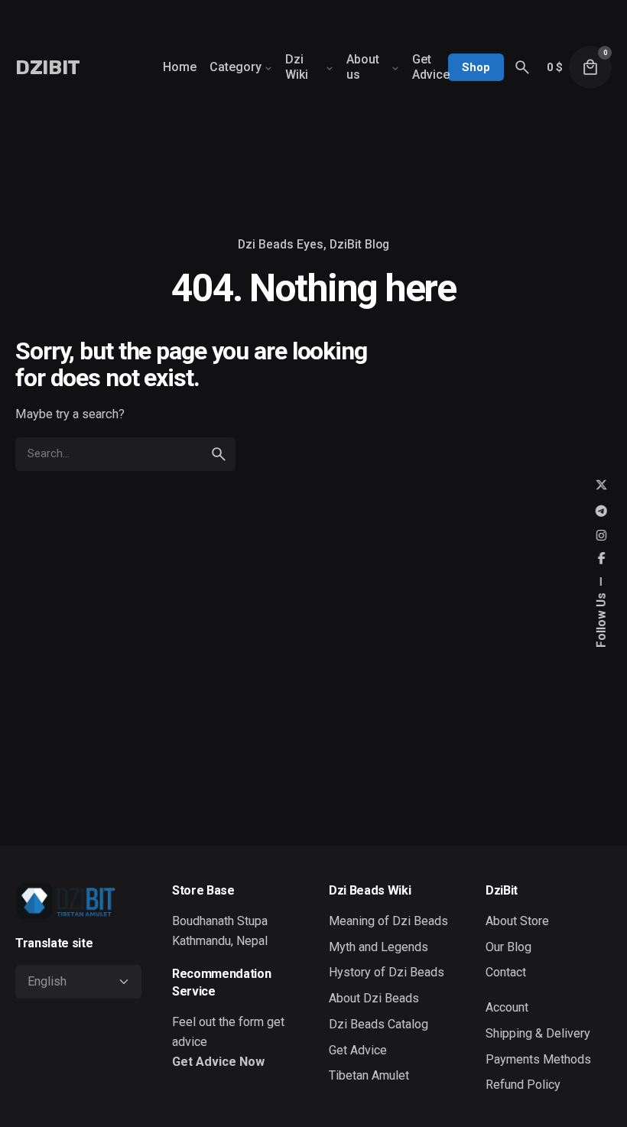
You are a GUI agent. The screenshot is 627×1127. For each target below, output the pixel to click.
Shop (476, 67)
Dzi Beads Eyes (280, 245)
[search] (219, 454)
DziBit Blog (359, 245)
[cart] (590, 67)
